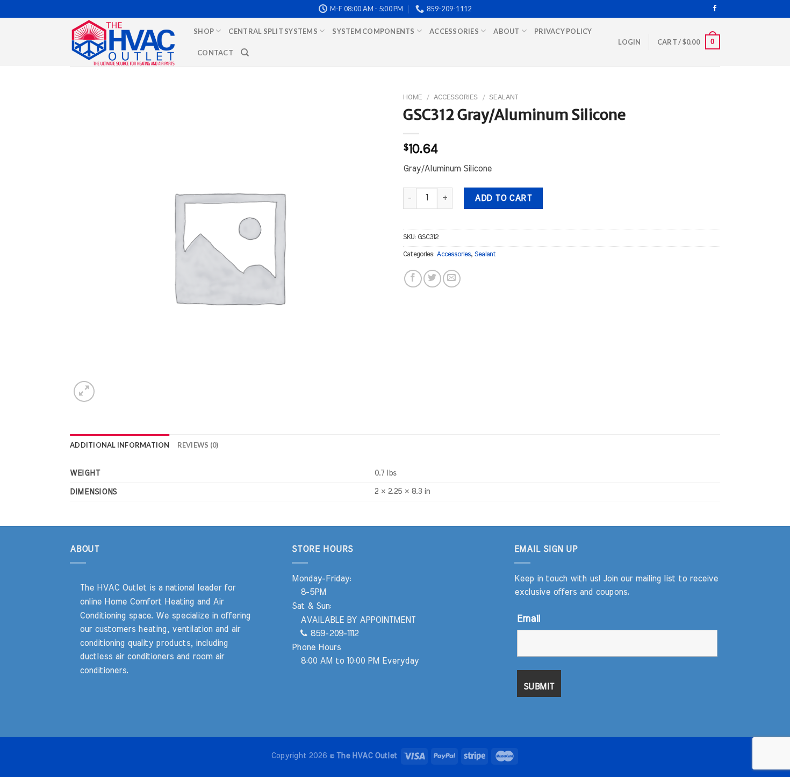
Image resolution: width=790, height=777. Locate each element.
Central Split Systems (272, 31)
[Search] (245, 52)
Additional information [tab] (120, 445)
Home (412, 97)
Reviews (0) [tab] (198, 445)
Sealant (503, 97)
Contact (215, 52)
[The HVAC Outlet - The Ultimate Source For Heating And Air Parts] (123, 42)
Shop (203, 31)
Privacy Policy (563, 31)
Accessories (454, 31)
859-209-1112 (332, 633)
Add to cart (503, 198)
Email (528, 619)
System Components (373, 31)
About (506, 31)
